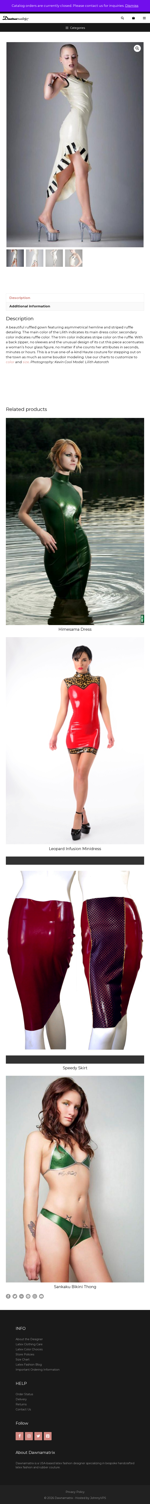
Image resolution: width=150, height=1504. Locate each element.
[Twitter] (38, 1436)
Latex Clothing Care (29, 1344)
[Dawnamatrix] (16, 18)
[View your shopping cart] (133, 18)
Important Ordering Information (38, 1369)
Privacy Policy (75, 1492)
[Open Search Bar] (122, 18)
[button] (137, 48)
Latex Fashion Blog (29, 1364)
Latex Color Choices (29, 1349)
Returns (21, 1404)
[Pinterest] (48, 1436)
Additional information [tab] (29, 306)
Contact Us (23, 1409)
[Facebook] (19, 1436)
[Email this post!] (41, 1297)
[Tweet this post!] (14, 1297)
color (10, 362)
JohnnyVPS (98, 1498)
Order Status (24, 1394)
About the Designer (29, 1339)
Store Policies (25, 1354)
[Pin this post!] (28, 1297)
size (26, 362)
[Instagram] (29, 1436)
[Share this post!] (8, 1297)
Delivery (21, 1399)
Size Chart (22, 1359)
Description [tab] (19, 298)
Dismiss (131, 6)
